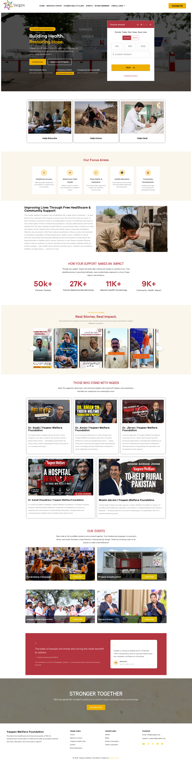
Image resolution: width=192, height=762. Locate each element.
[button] (118, 5)
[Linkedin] (162, 744)
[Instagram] (148, 744)
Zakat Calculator (111, 745)
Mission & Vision (76, 738)
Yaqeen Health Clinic (78, 741)
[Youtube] (144, 744)
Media (107, 734)
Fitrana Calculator (112, 741)
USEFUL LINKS (117, 6)
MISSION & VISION (54, 6)
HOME (42, 6)
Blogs (107, 738)
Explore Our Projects (60, 62)
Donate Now (37, 62)
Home (72, 734)
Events (72, 745)
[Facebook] (158, 744)
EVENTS (89, 6)
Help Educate (49, 138)
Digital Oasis (114, 758)
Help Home (96, 138)
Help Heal (142, 138)
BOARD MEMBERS (102, 6)
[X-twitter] (153, 744)
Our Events (96, 531)
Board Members (76, 748)
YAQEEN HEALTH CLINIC (74, 6)
